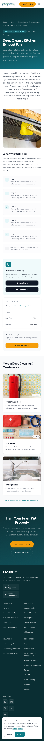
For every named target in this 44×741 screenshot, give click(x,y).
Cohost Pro (7, 622)
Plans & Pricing (29, 680)
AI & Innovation (30, 627)
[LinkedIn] (11, 701)
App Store (24, 283)
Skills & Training (30, 622)
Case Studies (29, 649)
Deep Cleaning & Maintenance (29, 22)
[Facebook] (5, 701)
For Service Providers (10, 653)
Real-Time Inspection (10, 618)
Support (27, 689)
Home (5, 22)
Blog (25, 644)
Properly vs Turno (30, 660)
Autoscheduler (29, 608)
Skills (12, 22)
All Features (28, 632)
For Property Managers (11, 649)
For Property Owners (10, 644)
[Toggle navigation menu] (39, 4)
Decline (9, 734)
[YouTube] (5, 714)
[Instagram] (5, 708)
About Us (27, 675)
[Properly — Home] (8, 4)
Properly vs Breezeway (32, 665)
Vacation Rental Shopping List (30, 654)
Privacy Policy (18, 729)
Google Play (23, 289)
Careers (27, 684)
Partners (27, 670)
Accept (20, 734)
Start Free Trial (27, 4)
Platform (6, 608)
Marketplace (28, 618)
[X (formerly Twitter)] (11, 708)
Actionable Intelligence (11, 613)
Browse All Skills (22, 552)
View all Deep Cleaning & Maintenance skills (20, 500)
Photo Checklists (30, 613)
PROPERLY (10, 572)
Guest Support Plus (10, 627)
